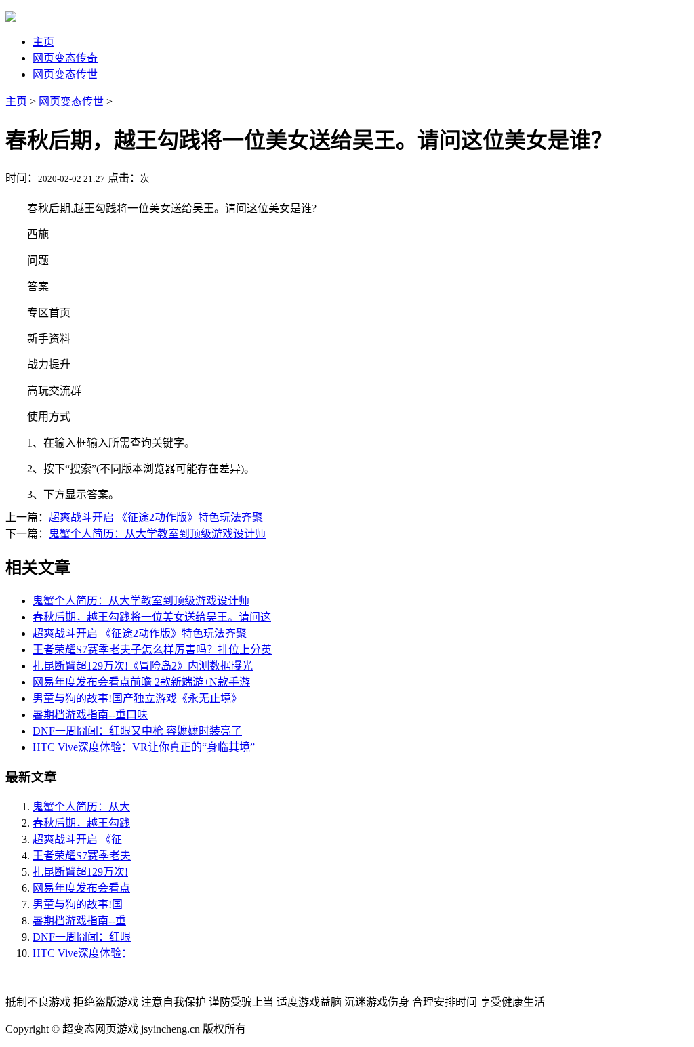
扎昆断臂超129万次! (80, 872)
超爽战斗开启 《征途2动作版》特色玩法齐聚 (156, 517)
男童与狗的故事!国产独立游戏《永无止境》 (137, 698)
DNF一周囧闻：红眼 (82, 937)
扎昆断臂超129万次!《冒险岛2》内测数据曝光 (143, 666)
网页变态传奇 (65, 58)
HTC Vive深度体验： (82, 953)
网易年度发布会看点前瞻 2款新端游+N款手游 (141, 682)
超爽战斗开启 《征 (77, 839)
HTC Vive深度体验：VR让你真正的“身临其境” (144, 747)
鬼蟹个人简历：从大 (81, 807)
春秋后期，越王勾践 (81, 823)
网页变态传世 (65, 74)
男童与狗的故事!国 (78, 904)
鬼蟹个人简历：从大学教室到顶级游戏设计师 (157, 533)
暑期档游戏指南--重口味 (90, 714)
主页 (43, 41)
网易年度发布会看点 (81, 888)
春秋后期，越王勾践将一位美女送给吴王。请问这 (152, 617)
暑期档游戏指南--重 (79, 920)
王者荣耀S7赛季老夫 (82, 855)
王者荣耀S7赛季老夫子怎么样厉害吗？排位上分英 (152, 649)
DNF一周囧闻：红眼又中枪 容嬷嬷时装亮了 (137, 731)
